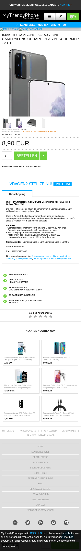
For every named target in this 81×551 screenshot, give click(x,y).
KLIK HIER (66, 5)
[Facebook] (15, 522)
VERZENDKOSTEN (11, 134)
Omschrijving (17, 194)
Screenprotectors (61, 256)
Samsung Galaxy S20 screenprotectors (52, 258)
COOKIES (36, 533)
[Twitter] (27, 522)
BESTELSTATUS (40, 457)
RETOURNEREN (40, 462)
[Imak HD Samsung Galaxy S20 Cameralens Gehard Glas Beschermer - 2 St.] (37, 117)
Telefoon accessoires (42, 256)
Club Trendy (40, 473)
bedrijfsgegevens (40, 467)
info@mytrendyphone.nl (40, 434)
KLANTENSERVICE (40, 451)
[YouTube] (53, 522)
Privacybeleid (41, 494)
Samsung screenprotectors (19, 258)
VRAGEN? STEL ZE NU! (40, 183)
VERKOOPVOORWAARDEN (40, 510)
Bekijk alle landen (40, 489)
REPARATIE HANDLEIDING (40, 478)
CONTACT (40, 504)
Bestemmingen (40, 499)
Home (40, 446)
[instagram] (66, 522)
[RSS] (40, 522)
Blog (40, 483)
